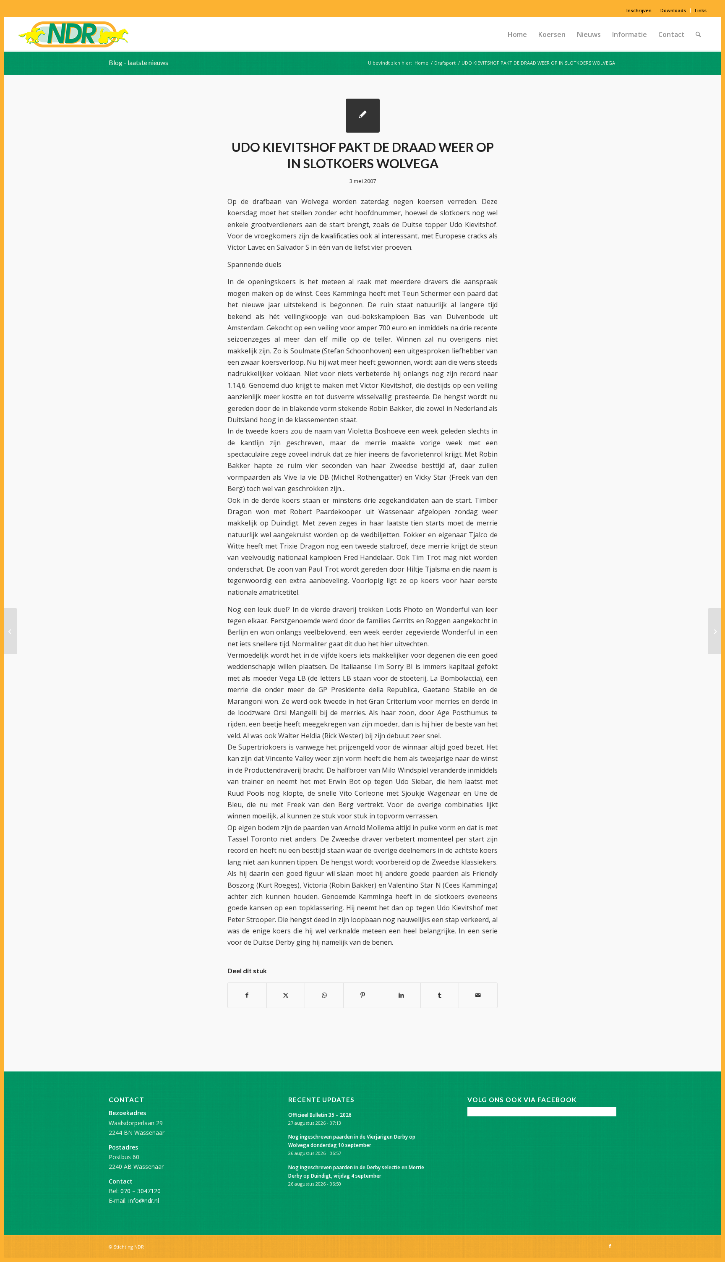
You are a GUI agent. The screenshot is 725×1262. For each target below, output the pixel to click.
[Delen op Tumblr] (440, 995)
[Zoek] (698, 34)
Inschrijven (639, 10)
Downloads (673, 10)
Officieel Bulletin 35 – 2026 (320, 1114)
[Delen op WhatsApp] (324, 995)
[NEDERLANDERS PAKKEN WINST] (10, 631)
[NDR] (73, 34)
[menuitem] (639, 10)
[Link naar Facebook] (610, 1246)
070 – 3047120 (140, 1191)
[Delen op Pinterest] (363, 995)
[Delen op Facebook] (247, 995)
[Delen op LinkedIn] (401, 995)
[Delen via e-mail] (478, 995)
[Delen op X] (286, 995)
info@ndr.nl (143, 1201)
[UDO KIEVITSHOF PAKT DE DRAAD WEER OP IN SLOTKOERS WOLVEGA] (363, 116)
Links (701, 10)
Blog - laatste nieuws (138, 62)
